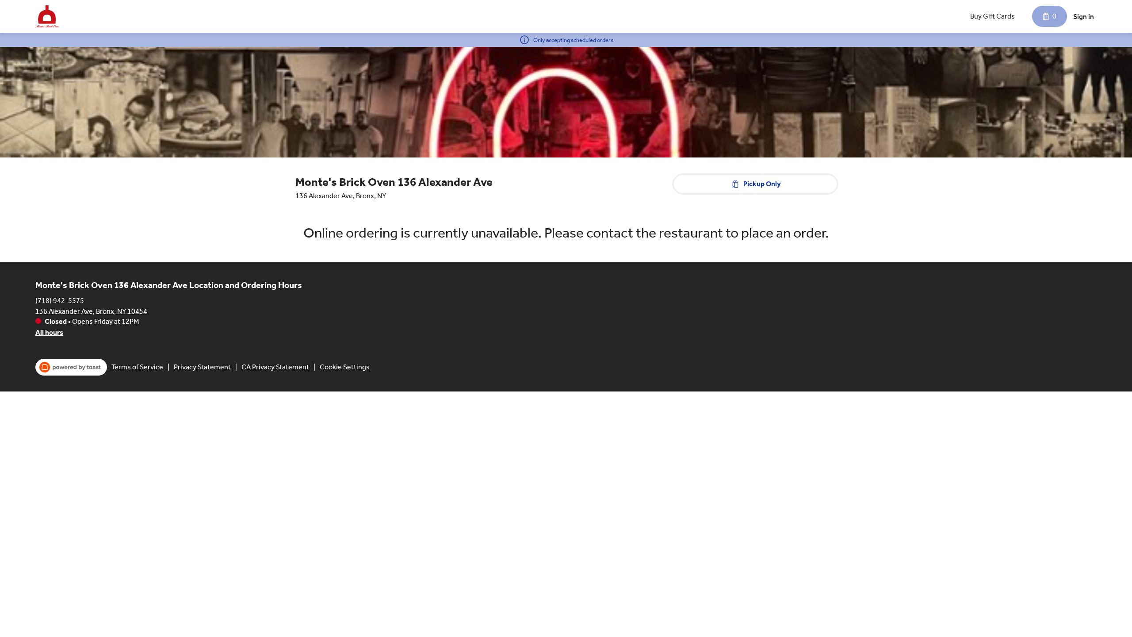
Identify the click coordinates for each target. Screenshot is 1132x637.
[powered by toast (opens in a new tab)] (71, 367)
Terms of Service (137, 367)
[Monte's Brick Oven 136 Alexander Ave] (47, 16)
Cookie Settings (345, 367)
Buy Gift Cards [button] (992, 16)
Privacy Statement (202, 367)
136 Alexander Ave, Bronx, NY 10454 (91, 311)
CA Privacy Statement (275, 367)
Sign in (1083, 16)
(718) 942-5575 (59, 300)
